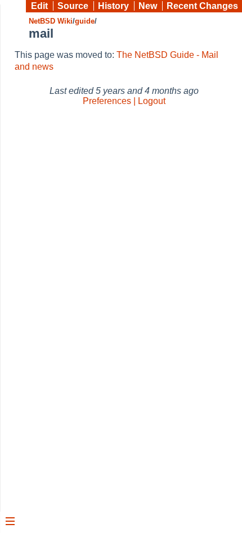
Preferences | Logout (124, 101)
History (113, 6)
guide (85, 21)
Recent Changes (202, 6)
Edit (39, 6)
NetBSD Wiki (51, 21)
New (147, 6)
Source (72, 6)
